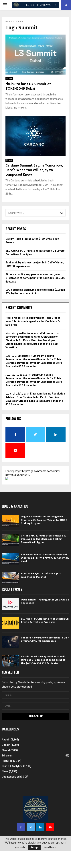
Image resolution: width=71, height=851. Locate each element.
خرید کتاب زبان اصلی (16, 374)
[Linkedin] (40, 827)
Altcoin (9, 79)
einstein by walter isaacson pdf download (30, 333)
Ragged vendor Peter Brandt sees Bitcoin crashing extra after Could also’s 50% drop (32, 321)
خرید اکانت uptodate (17, 355)
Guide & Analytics (12, 766)
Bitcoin (6, 744)
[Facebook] (21, 827)
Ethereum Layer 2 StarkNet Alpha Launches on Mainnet (41, 575)
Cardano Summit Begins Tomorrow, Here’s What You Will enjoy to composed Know (34, 170)
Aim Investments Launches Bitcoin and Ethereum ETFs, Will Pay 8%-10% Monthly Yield (45, 557)
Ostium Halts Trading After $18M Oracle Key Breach (45, 601)
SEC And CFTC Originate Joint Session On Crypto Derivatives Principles (45, 620)
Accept (34, 847)
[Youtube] (50, 827)
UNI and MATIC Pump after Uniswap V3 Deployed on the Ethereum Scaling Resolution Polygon (43, 539)
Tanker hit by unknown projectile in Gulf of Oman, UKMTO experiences (45, 639)
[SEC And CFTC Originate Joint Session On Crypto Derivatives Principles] (10, 623)
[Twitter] (31, 827)
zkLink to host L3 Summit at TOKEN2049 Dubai (28, 86)
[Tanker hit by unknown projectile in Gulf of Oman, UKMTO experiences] (10, 642)
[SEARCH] (62, 213)
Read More (50, 847)
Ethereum (7, 755)
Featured (7, 760)
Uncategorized (11, 776)
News (5, 771)
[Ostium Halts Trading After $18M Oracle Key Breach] (10, 604)
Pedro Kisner (13, 317)
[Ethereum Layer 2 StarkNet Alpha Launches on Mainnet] (10, 577)
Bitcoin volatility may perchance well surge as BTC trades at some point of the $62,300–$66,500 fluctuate (35, 278)
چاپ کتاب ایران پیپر (15, 393)
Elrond (9, 160)
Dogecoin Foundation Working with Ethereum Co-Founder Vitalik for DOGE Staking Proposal (44, 519)
